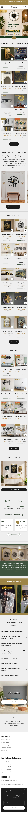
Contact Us (4, 753)
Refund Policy (5, 742)
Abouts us (4, 750)
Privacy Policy (5, 745)
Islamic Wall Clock (6, 764)
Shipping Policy (5, 739)
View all (14, 144)
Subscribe (14, 807)
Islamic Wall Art (5, 761)
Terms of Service (6, 747)
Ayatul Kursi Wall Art (7, 772)
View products (13, 206)
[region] (14, 722)
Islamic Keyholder (6, 769)
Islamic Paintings (6, 766)
